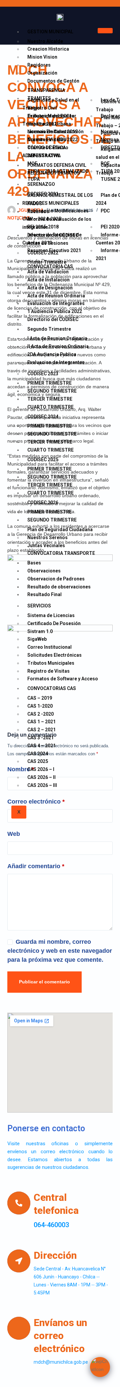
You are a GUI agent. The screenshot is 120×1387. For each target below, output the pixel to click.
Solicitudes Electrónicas (54, 655)
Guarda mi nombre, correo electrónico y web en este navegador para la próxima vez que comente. (59, 950)
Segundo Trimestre (49, 329)
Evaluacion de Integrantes (56, 362)
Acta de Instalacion (48, 279)
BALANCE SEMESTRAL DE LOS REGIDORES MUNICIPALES (57, 199)
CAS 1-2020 (40, 706)
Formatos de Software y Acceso (62, 678)
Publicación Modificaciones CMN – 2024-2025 (55, 214)
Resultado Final (44, 594)
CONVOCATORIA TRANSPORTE (61, 553)
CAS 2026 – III (42, 785)
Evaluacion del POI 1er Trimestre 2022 (49, 120)
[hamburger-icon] (105, 30)
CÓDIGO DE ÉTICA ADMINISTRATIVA (44, 151)
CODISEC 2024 (42, 416)
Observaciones (44, 570)
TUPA (33, 179)
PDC (105, 210)
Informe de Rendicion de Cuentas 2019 (52, 238)
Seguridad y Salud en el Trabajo (50, 104)
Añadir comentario (35, 866)
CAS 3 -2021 (40, 737)
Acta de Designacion (50, 287)
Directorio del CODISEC (52, 319)
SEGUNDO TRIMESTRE (52, 519)
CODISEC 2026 (42, 502)
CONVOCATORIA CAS (50, 266)
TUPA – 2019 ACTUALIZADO (58, 171)
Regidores (39, 65)
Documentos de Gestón (53, 81)
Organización (42, 73)
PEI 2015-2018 (43, 226)
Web (13, 834)
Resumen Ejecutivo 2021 (54, 250)
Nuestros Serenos (47, 537)
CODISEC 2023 (42, 373)
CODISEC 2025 (42, 459)
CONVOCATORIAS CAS (51, 688)
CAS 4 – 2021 (41, 745)
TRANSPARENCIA (46, 90)
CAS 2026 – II (41, 777)
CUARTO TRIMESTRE (50, 407)
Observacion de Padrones (56, 578)
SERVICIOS (39, 605)
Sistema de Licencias (51, 615)
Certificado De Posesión (54, 623)
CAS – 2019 (39, 698)
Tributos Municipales (50, 663)
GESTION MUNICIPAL (50, 31)
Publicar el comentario (44, 981)
